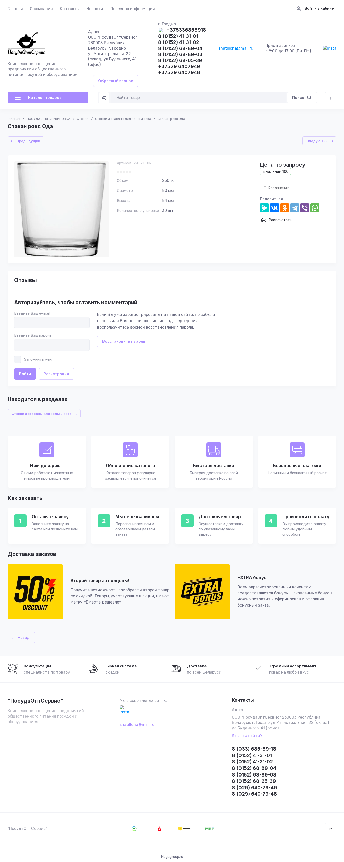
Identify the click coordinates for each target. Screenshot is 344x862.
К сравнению (279, 188)
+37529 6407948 (179, 72)
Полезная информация (132, 8)
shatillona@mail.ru (235, 48)
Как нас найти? (247, 735)
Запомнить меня (38, 359)
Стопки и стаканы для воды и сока (123, 119)
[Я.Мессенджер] (264, 207)
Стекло (83, 119)
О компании (41, 8)
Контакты (69, 8)
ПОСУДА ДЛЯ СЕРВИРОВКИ (48, 119)
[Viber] (304, 207)
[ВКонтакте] (274, 207)
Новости (94, 8)
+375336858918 (186, 30)
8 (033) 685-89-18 (254, 749)
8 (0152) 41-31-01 (178, 36)
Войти (25, 373)
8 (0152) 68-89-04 (180, 48)
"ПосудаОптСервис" (35, 701)
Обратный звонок (115, 80)
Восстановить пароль (123, 341)
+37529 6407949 (179, 66)
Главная (15, 8)
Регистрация (56, 373)
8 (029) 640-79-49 (254, 788)
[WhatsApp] (314, 207)
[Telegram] (294, 207)
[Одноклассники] (284, 207)
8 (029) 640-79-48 (254, 794)
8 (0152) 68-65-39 (180, 60)
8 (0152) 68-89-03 (180, 54)
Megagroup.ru (172, 857)
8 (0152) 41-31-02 (178, 42)
